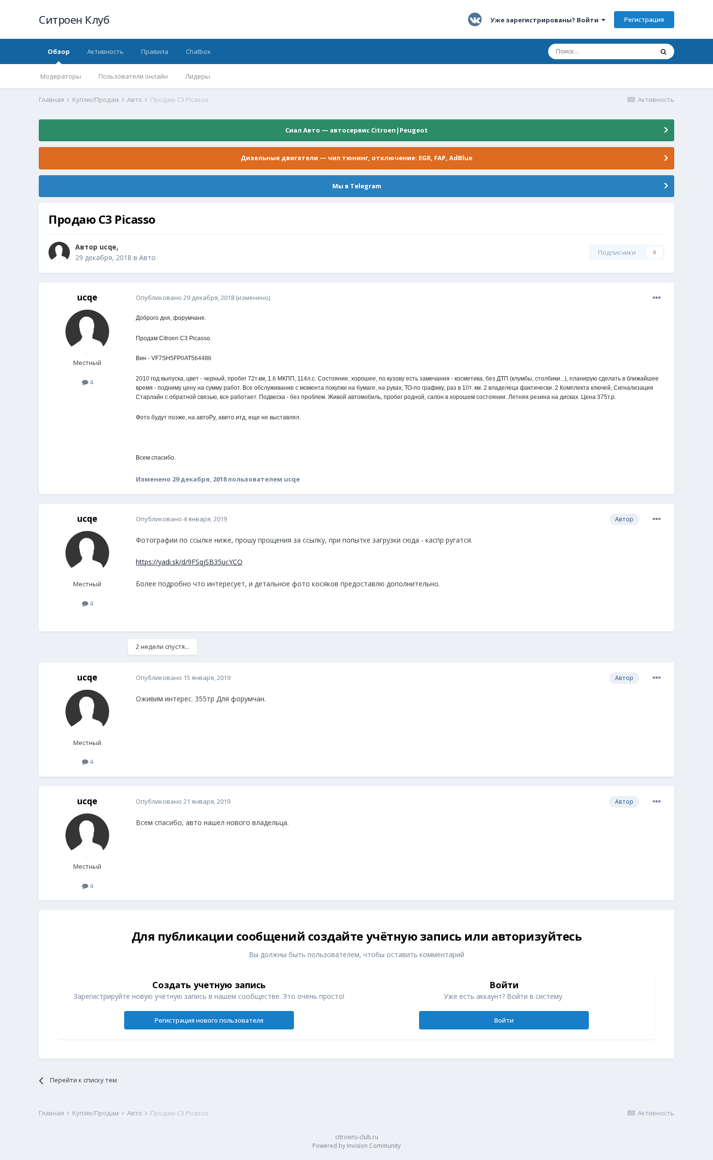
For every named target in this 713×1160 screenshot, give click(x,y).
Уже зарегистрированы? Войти (545, 20)
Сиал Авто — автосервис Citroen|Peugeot (356, 130)
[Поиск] (663, 51)
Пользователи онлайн (133, 76)
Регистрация (644, 19)
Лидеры (197, 76)
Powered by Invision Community (356, 1146)
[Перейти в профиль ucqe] (59, 252)
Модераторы (60, 76)
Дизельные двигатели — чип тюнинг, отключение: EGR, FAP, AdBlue (356, 157)
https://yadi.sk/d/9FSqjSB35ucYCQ (189, 561)
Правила (154, 51)
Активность (105, 51)
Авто (147, 257)
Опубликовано (185, 297)
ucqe (107, 246)
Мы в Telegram (356, 186)
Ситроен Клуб (74, 19)
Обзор (59, 51)
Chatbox (198, 51)
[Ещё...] (656, 298)
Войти (504, 1020)
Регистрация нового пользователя (209, 1020)
